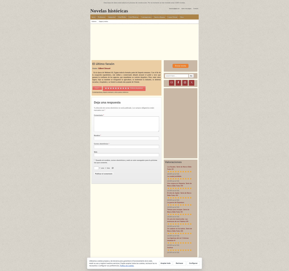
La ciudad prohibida (174, 176)
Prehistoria (101, 17)
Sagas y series (103, 21)
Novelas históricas (109, 10)
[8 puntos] (123, 88)
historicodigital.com (174, 8)
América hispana (159, 17)
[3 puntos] (111, 88)
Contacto (195, 8)
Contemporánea (146, 17)
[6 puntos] (118, 88)
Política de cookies (127, 266)
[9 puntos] (126, 88)
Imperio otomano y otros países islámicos (115, 92)
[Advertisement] (144, 40)
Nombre (97, 135)
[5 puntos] (116, 88)
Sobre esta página (186, 8)
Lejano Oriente (172, 17)
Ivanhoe (170, 247)
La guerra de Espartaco (175, 202)
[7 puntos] (121, 88)
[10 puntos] (128, 88)
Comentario (99, 115)
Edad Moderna (133, 17)
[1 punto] (106, 88)
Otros (182, 17)
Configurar (193, 263)
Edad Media (122, 17)
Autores (94, 21)
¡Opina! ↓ (97, 88)
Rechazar (179, 263)
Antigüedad (111, 17)
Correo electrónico (101, 144)
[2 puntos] (108, 88)
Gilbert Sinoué (104, 68)
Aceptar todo (166, 263)
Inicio (93, 17)
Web (95, 152)
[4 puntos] (113, 88)
